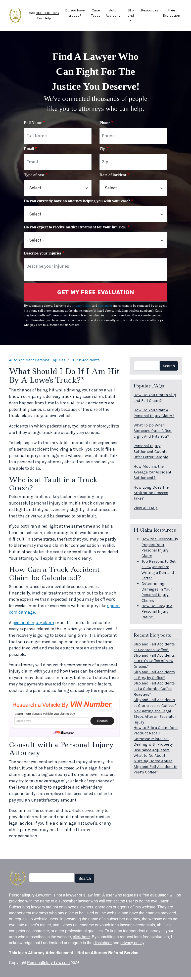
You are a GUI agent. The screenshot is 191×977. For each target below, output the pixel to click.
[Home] (15, 15)
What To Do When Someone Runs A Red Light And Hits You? (153, 431)
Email (29, 149)
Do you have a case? (75, 13)
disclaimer (105, 305)
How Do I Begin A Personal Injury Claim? (157, 611)
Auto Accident (113, 13)
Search (169, 365)
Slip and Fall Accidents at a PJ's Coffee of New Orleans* (154, 661)
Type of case (34, 175)
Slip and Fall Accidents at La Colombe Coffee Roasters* (154, 689)
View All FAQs (145, 508)
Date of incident (112, 175)
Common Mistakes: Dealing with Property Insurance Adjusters (153, 744)
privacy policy (82, 305)
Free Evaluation (171, 13)
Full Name (33, 123)
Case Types (95, 13)
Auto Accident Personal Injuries (37, 360)
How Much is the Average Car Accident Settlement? (152, 472)
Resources (150, 10)
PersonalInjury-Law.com (30, 895)
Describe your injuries (42, 253)
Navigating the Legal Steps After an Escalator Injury (155, 716)
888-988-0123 (47, 13)
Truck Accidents (85, 360)
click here (81, 936)
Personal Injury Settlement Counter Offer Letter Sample (151, 451)
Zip (102, 149)
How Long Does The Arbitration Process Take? (151, 493)
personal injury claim (33, 622)
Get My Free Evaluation (95, 292)
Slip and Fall (131, 15)
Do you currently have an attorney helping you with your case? (77, 201)
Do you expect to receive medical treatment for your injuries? (75, 227)
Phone (104, 123)
